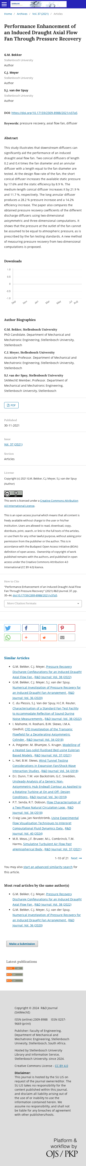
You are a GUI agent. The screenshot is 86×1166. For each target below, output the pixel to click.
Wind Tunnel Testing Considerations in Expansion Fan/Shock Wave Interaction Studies (44, 765)
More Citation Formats (21, 603)
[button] (12, 628)
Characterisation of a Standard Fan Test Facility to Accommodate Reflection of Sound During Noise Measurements (45, 713)
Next (74, 858)
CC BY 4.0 (61, 1066)
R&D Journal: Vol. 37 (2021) (52, 755)
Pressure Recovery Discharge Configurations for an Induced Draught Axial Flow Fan (47, 672)
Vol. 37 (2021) (40, 14)
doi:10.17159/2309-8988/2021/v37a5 (35, 595)
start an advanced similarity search (48, 867)
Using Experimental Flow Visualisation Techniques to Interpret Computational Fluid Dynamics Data (46, 823)
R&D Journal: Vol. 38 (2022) (52, 677)
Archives (22, 14)
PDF (13, 405)
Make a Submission (22, 944)
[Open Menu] (4, 4)
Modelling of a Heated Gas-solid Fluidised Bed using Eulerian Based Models (46, 750)
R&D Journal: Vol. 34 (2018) (45, 740)
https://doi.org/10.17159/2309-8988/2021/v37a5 (44, 113)
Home (8, 14)
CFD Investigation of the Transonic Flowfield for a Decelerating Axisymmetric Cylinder (43, 734)
